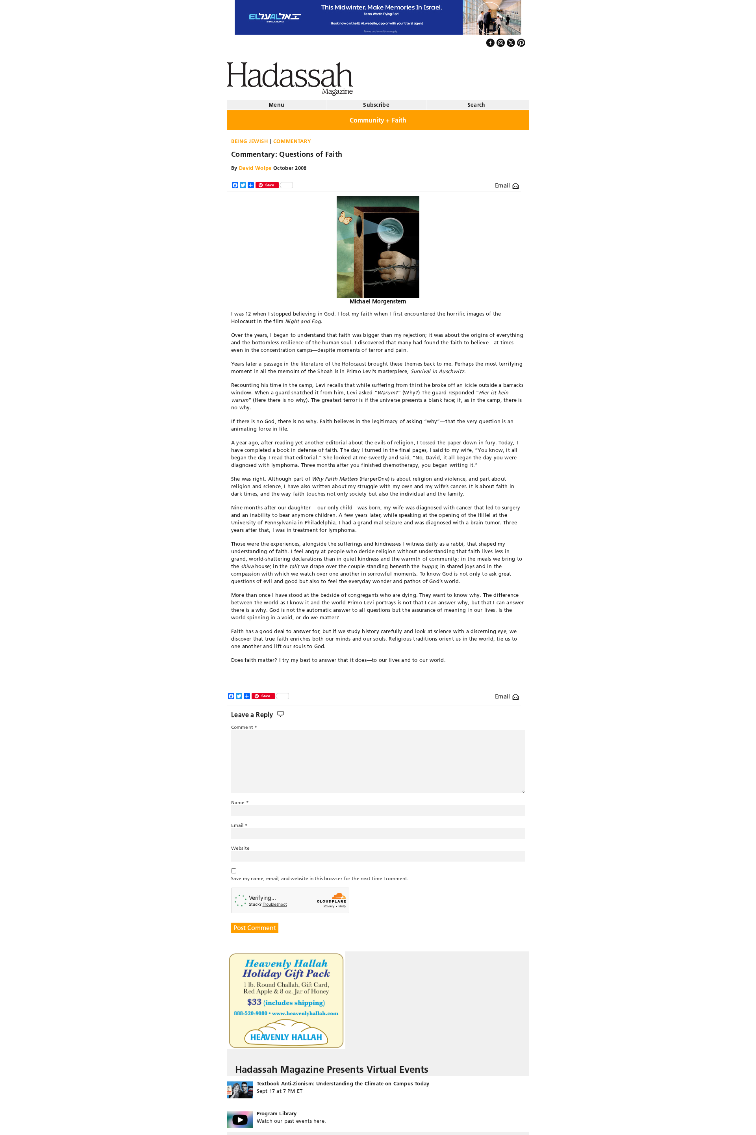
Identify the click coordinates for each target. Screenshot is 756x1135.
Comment (244, 724)
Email (503, 182)
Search (476, 101)
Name (240, 799)
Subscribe (376, 101)
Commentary (292, 138)
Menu (276, 101)
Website (240, 845)
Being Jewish (249, 138)
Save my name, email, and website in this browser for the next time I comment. (319, 875)
